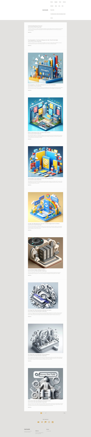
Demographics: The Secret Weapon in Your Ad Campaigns (42, 84)
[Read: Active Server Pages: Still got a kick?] (45, 252)
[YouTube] (38, 422)
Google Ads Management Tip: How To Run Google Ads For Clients (43, 223)
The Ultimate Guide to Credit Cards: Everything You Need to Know (57, 16)
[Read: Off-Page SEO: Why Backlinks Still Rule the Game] (43, 295)
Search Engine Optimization (38, 311)
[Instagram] (49, 422)
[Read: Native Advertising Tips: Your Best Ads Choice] (45, 114)
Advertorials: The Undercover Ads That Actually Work (40, 178)
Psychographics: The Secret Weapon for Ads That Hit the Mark (43, 40)
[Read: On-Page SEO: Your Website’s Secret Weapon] (45, 338)
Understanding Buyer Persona (35, 26)
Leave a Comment (30, 41)
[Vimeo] (42, 422)
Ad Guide (35, 41)
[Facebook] (52, 422)
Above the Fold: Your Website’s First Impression (39, 400)
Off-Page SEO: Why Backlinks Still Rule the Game (39, 310)
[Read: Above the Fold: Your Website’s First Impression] (45, 383)
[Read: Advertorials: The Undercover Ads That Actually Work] (45, 161)
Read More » (30, 32)
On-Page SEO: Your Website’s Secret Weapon (39, 354)
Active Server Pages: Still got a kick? (36, 269)
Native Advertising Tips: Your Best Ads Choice (39, 132)
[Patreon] (45, 422)
